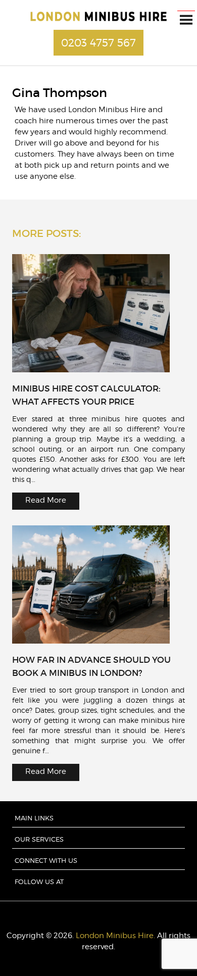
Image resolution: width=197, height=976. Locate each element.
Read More (45, 500)
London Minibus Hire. (115, 935)
